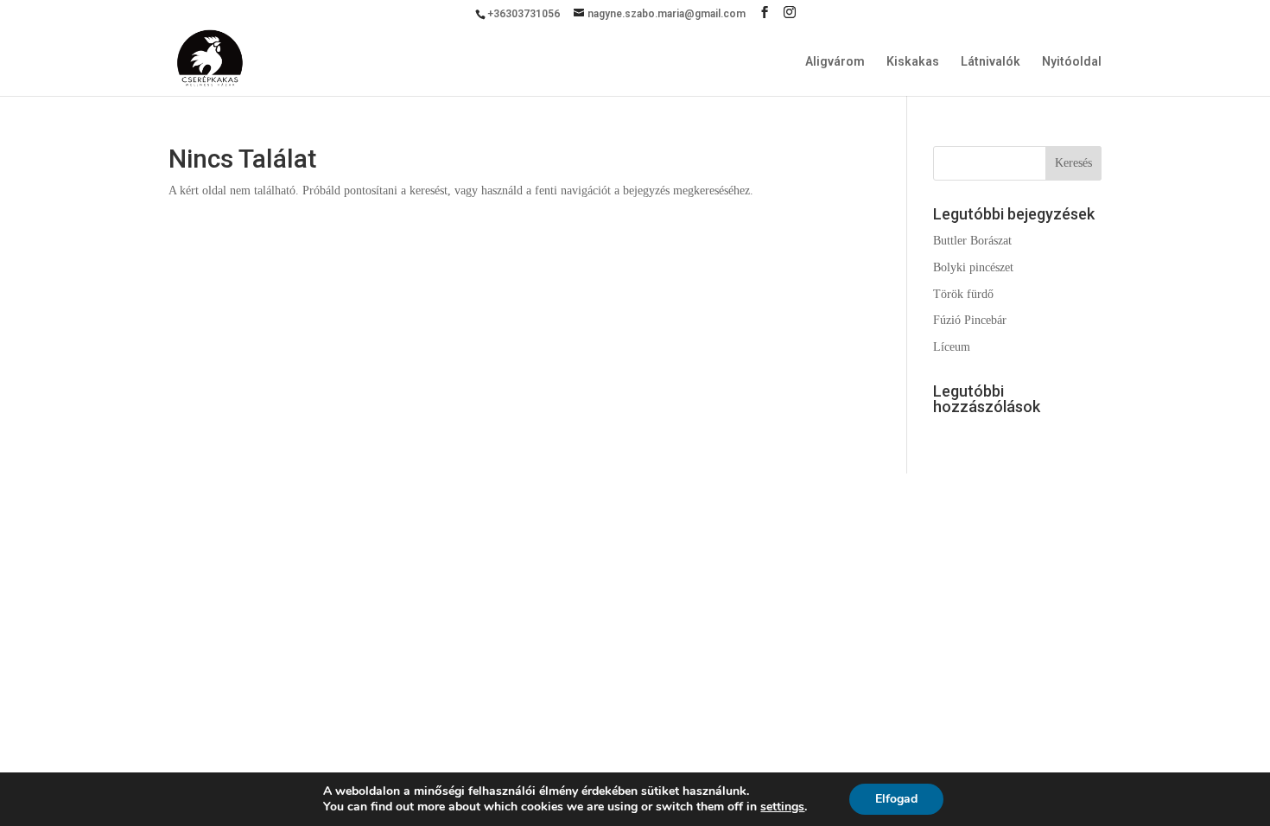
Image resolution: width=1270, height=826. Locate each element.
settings (782, 807)
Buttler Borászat (972, 240)
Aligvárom (835, 61)
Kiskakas (912, 61)
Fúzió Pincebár (969, 320)
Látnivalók (990, 61)
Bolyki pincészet (973, 267)
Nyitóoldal (1072, 61)
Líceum (951, 346)
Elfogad (896, 799)
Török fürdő (963, 294)
